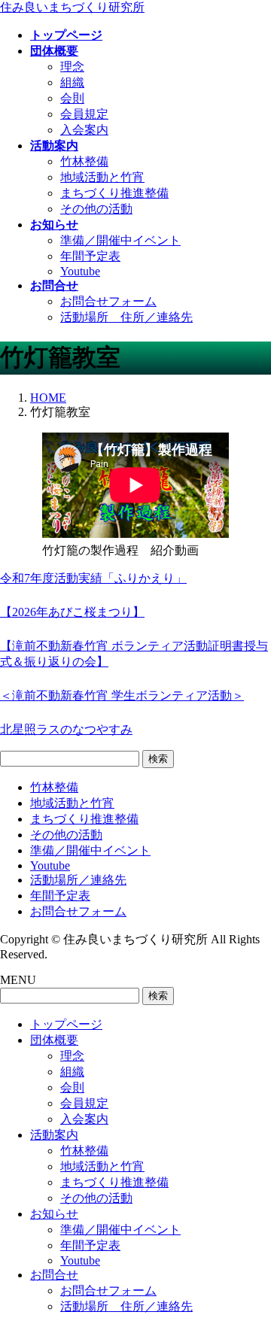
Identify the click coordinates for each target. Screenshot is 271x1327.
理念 (72, 66)
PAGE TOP (251, 1272)
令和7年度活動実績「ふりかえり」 (93, 578)
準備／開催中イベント (120, 240)
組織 (72, 82)
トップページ (66, 1024)
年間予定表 (90, 256)
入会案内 (84, 129)
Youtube (80, 271)
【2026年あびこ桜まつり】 (72, 612)
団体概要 (54, 1040)
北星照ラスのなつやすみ (66, 729)
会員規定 (84, 114)
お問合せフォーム (108, 301)
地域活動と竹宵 (102, 177)
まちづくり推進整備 (114, 193)
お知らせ (54, 1213)
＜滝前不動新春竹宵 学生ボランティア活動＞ (122, 695)
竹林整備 (84, 161)
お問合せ (54, 1274)
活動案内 (54, 1134)
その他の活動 (96, 208)
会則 (72, 98)
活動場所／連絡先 (78, 879)
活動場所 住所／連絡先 (126, 317)
